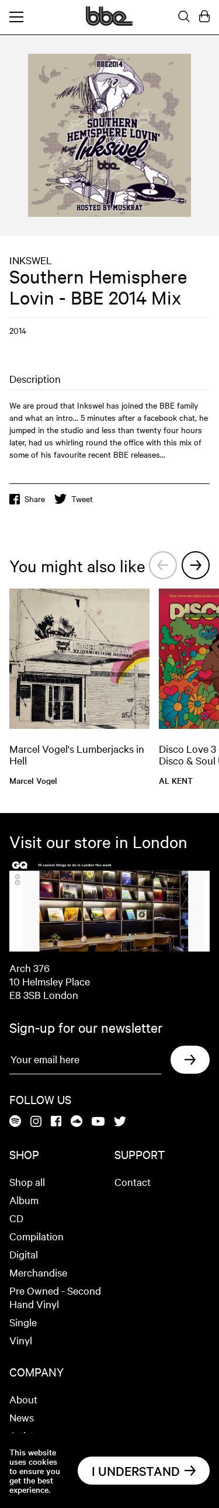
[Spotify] (15, 1122)
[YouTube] (98, 1122)
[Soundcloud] (76, 1122)
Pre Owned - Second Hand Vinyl (55, 1297)
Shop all (27, 1181)
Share (35, 498)
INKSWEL (30, 260)
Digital (23, 1254)
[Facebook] (56, 1122)
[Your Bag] (204, 17)
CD (16, 1218)
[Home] (109, 22)
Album (24, 1199)
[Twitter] (120, 1122)
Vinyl (20, 1340)
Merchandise (38, 1272)
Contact (132, 1181)
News (21, 1417)
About (23, 1399)
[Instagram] (35, 1122)
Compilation (36, 1236)
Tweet (82, 498)
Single (23, 1322)
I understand (136, 1470)
